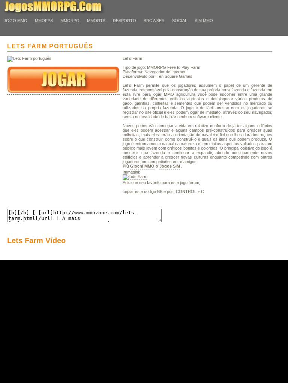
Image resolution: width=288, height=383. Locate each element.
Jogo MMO (15, 20)
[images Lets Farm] (135, 177)
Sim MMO (204, 20)
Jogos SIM (169, 166)
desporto (124, 20)
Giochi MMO (142, 166)
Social (179, 20)
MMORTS (96, 20)
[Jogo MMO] (60, 12)
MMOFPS (44, 20)
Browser (154, 20)
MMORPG (70, 20)
